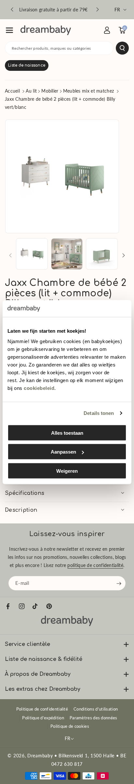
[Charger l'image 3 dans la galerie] (102, 254)
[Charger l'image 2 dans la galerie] (67, 254)
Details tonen (99, 413)
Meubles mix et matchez (88, 91)
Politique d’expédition (43, 717)
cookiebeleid (39, 388)
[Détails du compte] (107, 30)
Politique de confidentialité (42, 709)
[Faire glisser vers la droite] (123, 255)
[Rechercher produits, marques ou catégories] (122, 48)
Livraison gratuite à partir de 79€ (53, 9)
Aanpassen (63, 452)
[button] (9, 30)
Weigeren (67, 470)
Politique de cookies (69, 726)
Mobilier (49, 91)
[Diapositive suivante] (97, 9)
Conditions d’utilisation (96, 709)
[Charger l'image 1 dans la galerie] (32, 254)
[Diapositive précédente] (12, 9)
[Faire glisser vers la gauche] (10, 255)
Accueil (12, 91)
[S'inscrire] (119, 583)
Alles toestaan (67, 432)
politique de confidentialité (95, 565)
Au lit (31, 91)
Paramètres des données (93, 717)
